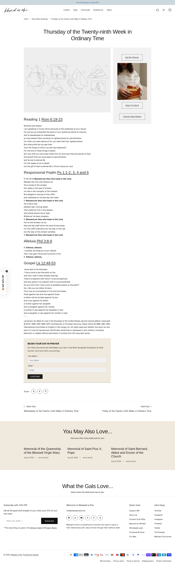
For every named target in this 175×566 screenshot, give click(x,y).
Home (26, 19)
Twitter (157, 528)
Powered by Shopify (31, 555)
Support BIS (134, 510)
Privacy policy (118, 561)
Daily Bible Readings (40, 19)
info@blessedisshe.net (75, 510)
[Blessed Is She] (16, 10)
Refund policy (105, 561)
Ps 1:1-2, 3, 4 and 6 (73, 172)
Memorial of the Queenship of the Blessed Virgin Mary (42, 450)
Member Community (162, 536)
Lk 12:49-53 (46, 263)
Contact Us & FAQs (137, 519)
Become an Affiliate (137, 523)
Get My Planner (132, 57)
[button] (3, 283)
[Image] (132, 81)
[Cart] (170, 10)
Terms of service (133, 561)
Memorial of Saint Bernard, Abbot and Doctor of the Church (129, 452)
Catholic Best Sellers (132, 116)
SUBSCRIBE (35, 376)
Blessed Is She (16, 555)
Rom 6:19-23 (52, 119)
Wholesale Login (136, 528)
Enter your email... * (15, 521)
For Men (132, 536)
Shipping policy (148, 561)
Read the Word (132, 105)
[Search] (157, 10)
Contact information (163, 561)
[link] (33, 391)
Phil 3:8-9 (44, 241)
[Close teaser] (7, 271)
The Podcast (159, 532)
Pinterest (158, 523)
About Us (133, 515)
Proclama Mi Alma (136, 532)
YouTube (157, 510)
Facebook (158, 515)
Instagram (158, 519)
